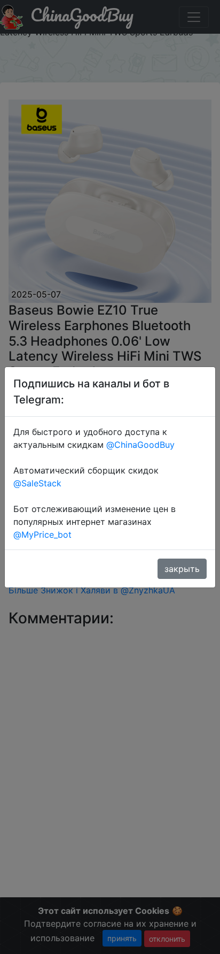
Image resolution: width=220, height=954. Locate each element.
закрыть (182, 568)
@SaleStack (37, 483)
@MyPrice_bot (42, 534)
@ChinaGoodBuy (140, 444)
